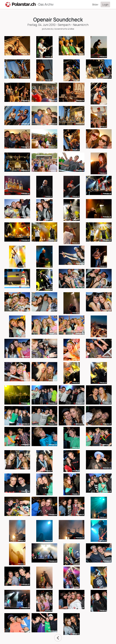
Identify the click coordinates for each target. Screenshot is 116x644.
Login (105, 4)
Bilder (95, 4)
